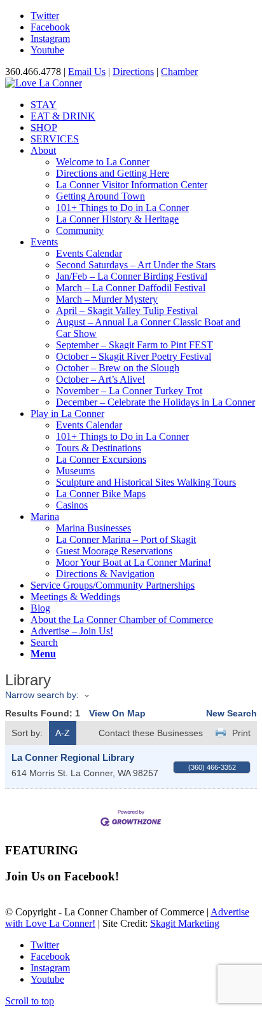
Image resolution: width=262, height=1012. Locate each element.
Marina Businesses (93, 528)
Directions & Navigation (105, 573)
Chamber (179, 71)
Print (241, 733)
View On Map (117, 713)
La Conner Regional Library (72, 757)
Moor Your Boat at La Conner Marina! (133, 562)
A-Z (62, 733)
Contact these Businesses (151, 733)
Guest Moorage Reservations (114, 550)
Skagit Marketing (184, 923)
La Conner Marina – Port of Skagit (126, 539)
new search (231, 713)
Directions (133, 71)
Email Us (87, 71)
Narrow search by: (42, 695)
